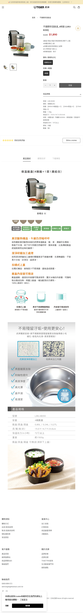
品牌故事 (45, 554)
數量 (45, 80)
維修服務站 (6, 557)
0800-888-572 (7, 584)
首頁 (33, 18)
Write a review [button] (71, 140)
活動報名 (45, 534)
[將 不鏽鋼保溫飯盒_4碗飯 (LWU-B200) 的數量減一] (45, 85)
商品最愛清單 (47, 531)
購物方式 (5, 524)
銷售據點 (45, 568)
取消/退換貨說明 (8, 531)
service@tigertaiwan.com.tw (12, 587)
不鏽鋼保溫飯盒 (45, 18)
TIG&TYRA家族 (47, 561)
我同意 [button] (27, 606)
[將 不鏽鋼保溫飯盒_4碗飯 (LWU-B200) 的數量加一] (54, 85)
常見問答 (5, 537)
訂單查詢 (45, 527)
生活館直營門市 (48, 564)
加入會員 (45, 524)
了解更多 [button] (24, 600)
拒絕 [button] (6, 606)
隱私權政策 (6, 534)
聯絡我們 (5, 564)
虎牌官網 (45, 557)
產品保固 (5, 554)
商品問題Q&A (7, 561)
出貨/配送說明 (7, 527)
